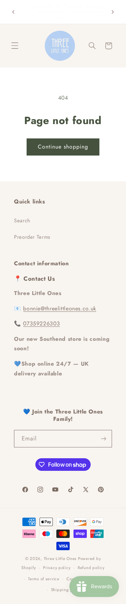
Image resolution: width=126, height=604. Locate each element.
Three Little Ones (60, 558)
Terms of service (43, 579)
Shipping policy (66, 589)
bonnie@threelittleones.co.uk (59, 308)
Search (22, 220)
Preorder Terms (32, 237)
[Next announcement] (112, 12)
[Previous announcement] (13, 12)
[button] (15, 46)
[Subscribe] (104, 438)
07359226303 (41, 323)
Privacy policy (56, 567)
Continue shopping (63, 147)
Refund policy (91, 567)
